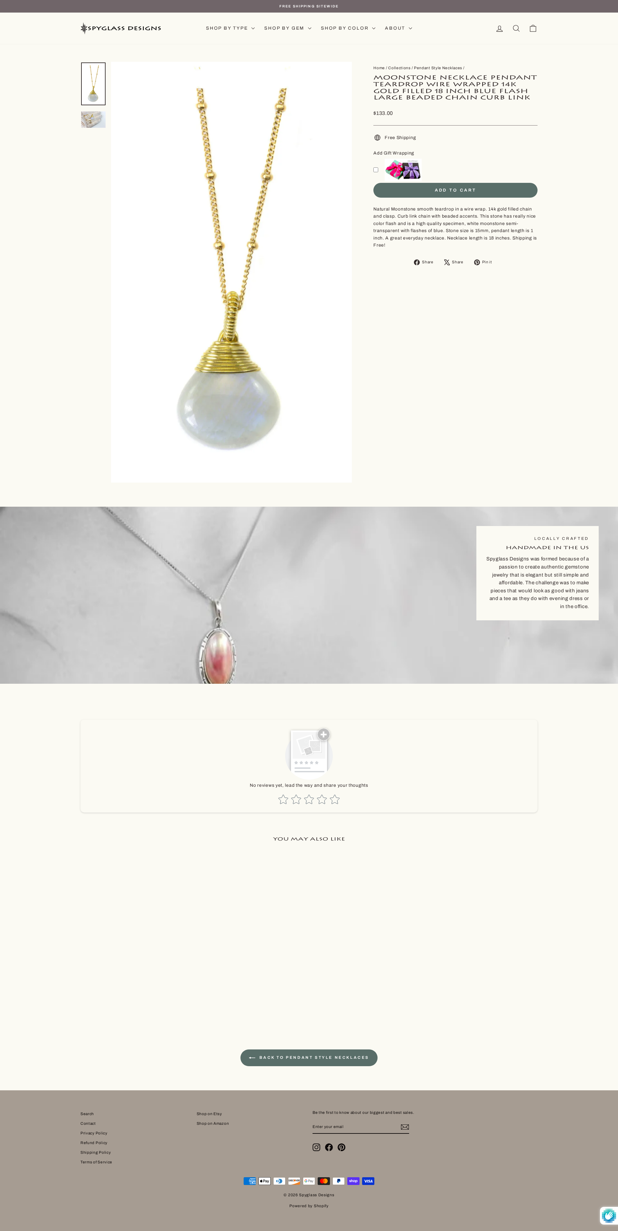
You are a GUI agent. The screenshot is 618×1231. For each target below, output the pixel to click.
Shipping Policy (95, 1152)
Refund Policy (94, 1143)
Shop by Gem (285, 28)
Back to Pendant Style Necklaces (313, 1057)
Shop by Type (228, 28)
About (396, 28)
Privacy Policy (94, 1133)
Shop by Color (345, 28)
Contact (88, 1123)
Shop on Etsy (209, 1114)
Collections (399, 68)
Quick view (135, 959)
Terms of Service (96, 1162)
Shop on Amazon (213, 1123)
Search (87, 1114)
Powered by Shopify (309, 1206)
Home (379, 68)
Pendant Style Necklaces (438, 68)
